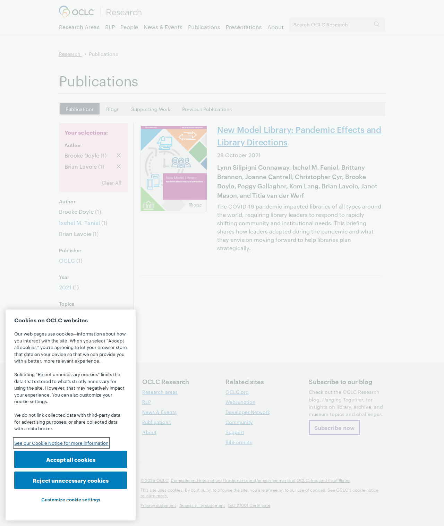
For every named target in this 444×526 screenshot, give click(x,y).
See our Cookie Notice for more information (61, 443)
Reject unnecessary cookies (71, 480)
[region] (71, 414)
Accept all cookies (70, 459)
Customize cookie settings (70, 499)
